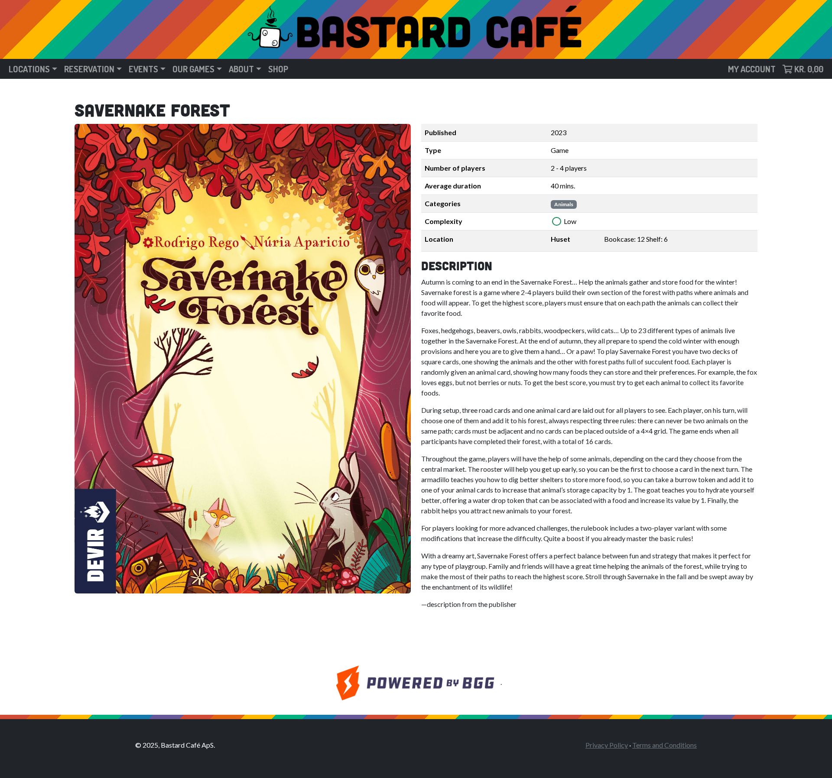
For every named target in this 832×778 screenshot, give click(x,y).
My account (752, 69)
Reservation (89, 69)
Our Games (193, 69)
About (241, 69)
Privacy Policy (606, 745)
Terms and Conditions (664, 745)
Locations (29, 69)
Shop (278, 69)
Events (143, 69)
